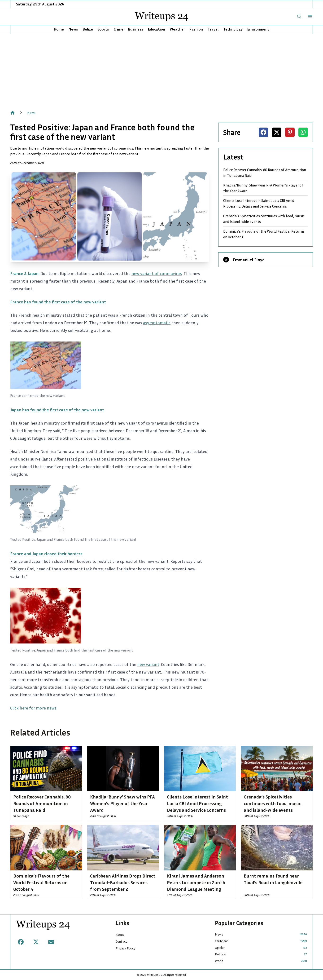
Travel (213, 29)
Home (59, 29)
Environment (258, 29)
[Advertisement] (161, 69)
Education (156, 29)
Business (135, 29)
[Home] (12, 112)
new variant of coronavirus (156, 273)
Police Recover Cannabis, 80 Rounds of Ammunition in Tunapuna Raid (264, 172)
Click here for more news (33, 707)
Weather (177, 29)
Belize (88, 29)
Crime (118, 29)
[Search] (299, 16)
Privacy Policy (125, 948)
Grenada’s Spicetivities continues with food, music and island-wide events (264, 218)
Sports (103, 29)
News (73, 29)
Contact (121, 941)
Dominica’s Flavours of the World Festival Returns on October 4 (264, 234)
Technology (233, 29)
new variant (148, 664)
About (120, 934)
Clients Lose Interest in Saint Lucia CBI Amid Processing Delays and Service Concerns (258, 203)
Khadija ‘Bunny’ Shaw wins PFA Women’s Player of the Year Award (263, 188)
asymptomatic (156, 322)
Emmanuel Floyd (249, 259)
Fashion (196, 29)
